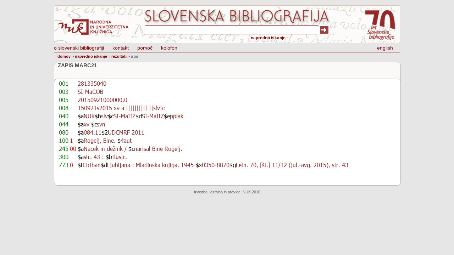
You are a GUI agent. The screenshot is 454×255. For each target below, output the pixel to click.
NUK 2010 (251, 192)
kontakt (120, 48)
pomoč (145, 48)
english (385, 48)
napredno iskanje (268, 37)
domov (64, 56)
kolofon (169, 48)
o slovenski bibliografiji (79, 48)
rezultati (119, 56)
